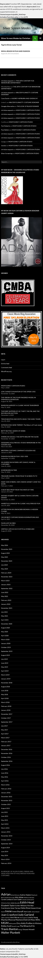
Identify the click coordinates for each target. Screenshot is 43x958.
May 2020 (4, 632)
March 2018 (5, 702)
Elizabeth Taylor (8, 905)
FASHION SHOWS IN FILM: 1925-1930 (14, 456)
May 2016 (4, 777)
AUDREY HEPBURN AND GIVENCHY (24, 98)
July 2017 (4, 726)
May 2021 (4, 616)
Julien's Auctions (5, 917)
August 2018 (5, 687)
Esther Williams (21, 906)
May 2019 (4, 667)
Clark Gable (17, 899)
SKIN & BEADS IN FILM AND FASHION (15, 51)
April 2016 (4, 781)
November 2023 (6, 577)
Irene (8, 911)
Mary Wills (35, 920)
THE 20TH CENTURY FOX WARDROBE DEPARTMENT (17, 82)
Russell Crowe (16, 926)
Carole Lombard (7, 899)
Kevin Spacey (23, 917)
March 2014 (5, 859)
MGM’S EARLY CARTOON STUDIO (28, 110)
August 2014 (5, 848)
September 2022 (6, 588)
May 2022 (4, 596)
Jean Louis (27, 912)
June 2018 (4, 690)
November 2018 (6, 683)
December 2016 (6, 749)
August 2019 (5, 655)
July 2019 (4, 659)
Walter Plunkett (10, 932)
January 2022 (5, 604)
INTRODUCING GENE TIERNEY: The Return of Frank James (21, 425)
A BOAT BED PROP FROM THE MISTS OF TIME (17, 490)
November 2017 (6, 714)
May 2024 (4, 569)
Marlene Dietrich (23, 920)
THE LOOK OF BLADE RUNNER (28, 106)
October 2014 (6, 840)
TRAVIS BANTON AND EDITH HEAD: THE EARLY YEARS (20, 419)
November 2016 (6, 753)
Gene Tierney (15, 908)
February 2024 (6, 573)
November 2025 (6, 549)
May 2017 (4, 730)
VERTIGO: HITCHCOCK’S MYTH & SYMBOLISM (17, 529)
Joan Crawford (9, 914)
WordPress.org (6, 371)
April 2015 (4, 824)
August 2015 (5, 808)
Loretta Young (33, 917)
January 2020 (5, 643)
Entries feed (5, 363)
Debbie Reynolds (15, 903)
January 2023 (5, 584)
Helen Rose (25, 908)
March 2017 (5, 738)
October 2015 (6, 804)
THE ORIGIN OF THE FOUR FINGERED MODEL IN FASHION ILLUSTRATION (18, 398)
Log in (3, 360)
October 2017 (6, 718)
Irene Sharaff (17, 911)
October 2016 (6, 757)
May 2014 (4, 855)
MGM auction (12, 923)
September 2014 (6, 844)
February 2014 (6, 863)
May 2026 (4, 545)
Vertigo (20, 929)
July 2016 (4, 769)
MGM (4, 923)
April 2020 (4, 635)
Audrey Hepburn (26, 895)
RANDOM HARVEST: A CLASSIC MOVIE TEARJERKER (20, 405)
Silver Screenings (7, 153)
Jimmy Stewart (35, 911)
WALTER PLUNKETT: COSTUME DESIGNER (24, 102)
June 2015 (4, 816)
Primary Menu (40, 38)
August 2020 (5, 628)
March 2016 (5, 785)
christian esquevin (7, 81)
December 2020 (6, 624)
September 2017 (6, 722)
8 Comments (15, 53)
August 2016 (5, 765)
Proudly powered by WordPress (10, 942)
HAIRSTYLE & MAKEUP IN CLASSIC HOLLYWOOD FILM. (20, 503)
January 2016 (5, 793)
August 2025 (5, 553)
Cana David (5, 98)
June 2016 (4, 773)
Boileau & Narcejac (29, 897)
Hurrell (3, 911)
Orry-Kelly (21, 923)
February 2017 (6, 741)
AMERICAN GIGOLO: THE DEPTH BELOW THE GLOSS (19, 437)
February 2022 (6, 600)
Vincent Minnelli (29, 929)
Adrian (6, 894)
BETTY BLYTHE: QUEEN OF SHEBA (13, 431)
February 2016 (6, 789)
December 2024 (6, 561)
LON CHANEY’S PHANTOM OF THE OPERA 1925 (18, 392)
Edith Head (27, 902)
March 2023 (5, 581)
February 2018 (6, 706)
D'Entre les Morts (5, 903)
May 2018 (4, 694)
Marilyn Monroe (8, 920)
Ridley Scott (6, 926)
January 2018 (5, 710)
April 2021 (4, 620)
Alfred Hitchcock (15, 895)
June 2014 (4, 851)
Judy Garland (26, 914)
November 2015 (6, 800)
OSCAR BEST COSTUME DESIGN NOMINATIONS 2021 (20, 517)
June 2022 (4, 592)
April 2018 (4, 698)
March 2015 (5, 828)
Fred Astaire (5, 908)
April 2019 (4, 671)
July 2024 (4, 565)
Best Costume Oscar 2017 (8, 897)
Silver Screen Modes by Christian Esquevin (16, 38)
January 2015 (5, 832)
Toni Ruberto (5, 126)
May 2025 (4, 557)
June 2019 (4, 663)
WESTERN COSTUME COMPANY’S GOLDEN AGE (18, 450)
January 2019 (5, 679)
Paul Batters (5, 130)
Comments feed (6, 367)
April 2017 (4, 734)
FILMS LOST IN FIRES (8, 523)
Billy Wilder (19, 897)
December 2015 (6, 796)
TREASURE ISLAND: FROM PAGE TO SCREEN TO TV (19, 476)
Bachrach (34, 895)
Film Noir (30, 906)
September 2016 (6, 761)
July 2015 (4, 812)
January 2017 (5, 745)
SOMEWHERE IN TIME (9, 470)
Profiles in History (33, 923)
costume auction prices (28, 899)
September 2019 (6, 651)
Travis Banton (9, 929)
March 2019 (5, 675)
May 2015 (4, 820)
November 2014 (6, 836)
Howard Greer (36, 908)
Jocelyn (3, 145)
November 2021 (6, 608)
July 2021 (4, 612)
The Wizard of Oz (27, 926)
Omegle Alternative (7, 106)
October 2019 (6, 647)
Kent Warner (15, 917)
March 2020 (5, 639)
